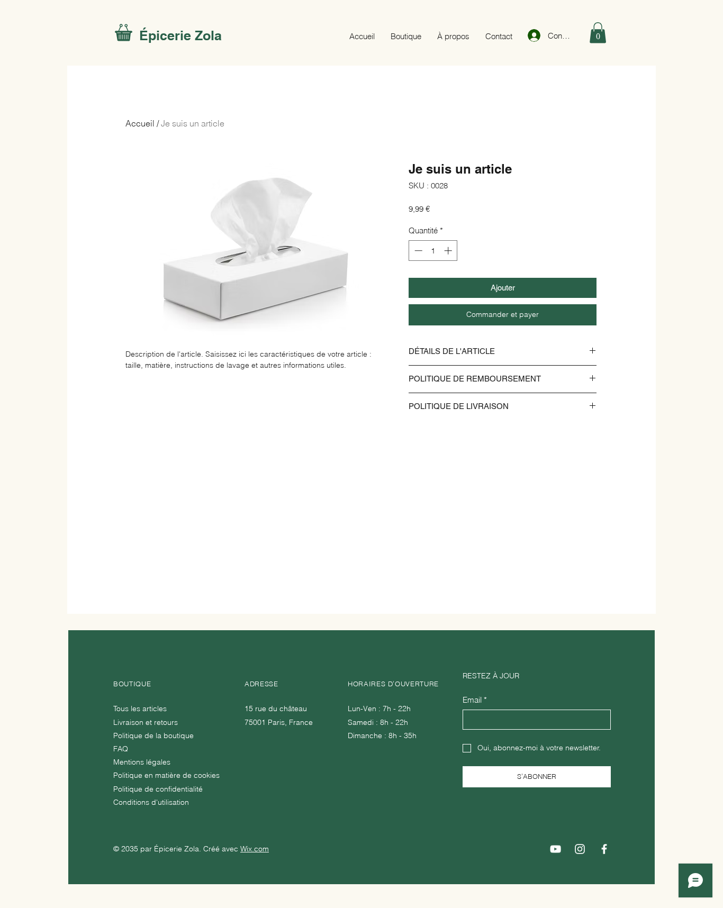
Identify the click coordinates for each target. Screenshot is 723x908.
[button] (598, 32)
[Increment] (449, 250)
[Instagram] (579, 849)
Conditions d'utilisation (151, 802)
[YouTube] (555, 849)
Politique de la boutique (153, 735)
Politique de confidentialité (158, 789)
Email (475, 700)
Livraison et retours (145, 722)
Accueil (140, 123)
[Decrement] (417, 250)
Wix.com (254, 848)
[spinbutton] (433, 250)
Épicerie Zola (180, 35)
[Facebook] (604, 849)
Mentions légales (141, 762)
